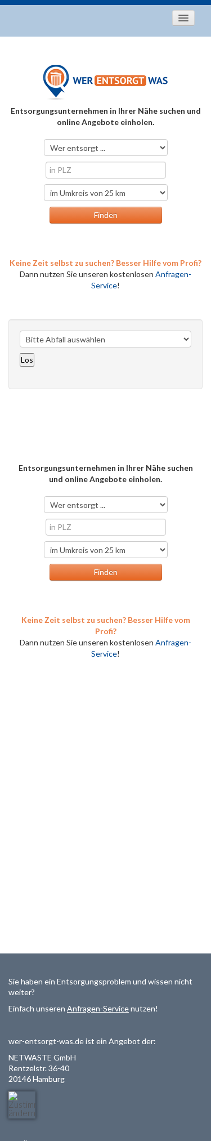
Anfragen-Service (98, 1008)
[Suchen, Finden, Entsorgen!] (105, 81)
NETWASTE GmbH (42, 1057)
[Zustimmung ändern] (21, 1104)
